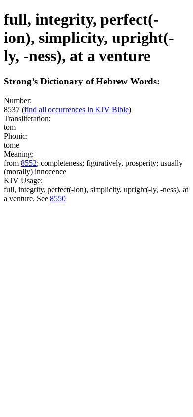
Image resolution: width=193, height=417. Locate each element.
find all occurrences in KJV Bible (76, 109)
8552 (29, 163)
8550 (58, 198)
